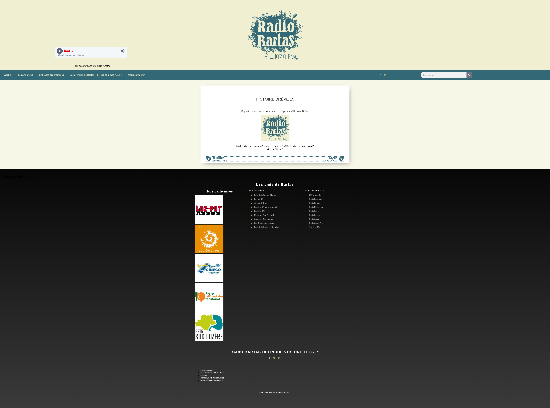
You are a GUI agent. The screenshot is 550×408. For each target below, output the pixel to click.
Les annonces (25, 74)
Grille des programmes (51, 74)
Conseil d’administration (213, 378)
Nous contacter (136, 74)
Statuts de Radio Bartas (212, 373)
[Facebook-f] (376, 75)
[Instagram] (381, 75)
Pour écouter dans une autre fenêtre (91, 66)
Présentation (207, 370)
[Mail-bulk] (385, 75)
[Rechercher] (469, 75)
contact (205, 375)
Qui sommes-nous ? (111, 74)
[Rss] (279, 358)
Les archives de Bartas (82, 74)
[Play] (59, 51)
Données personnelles (212, 380)
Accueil (8, 74)
